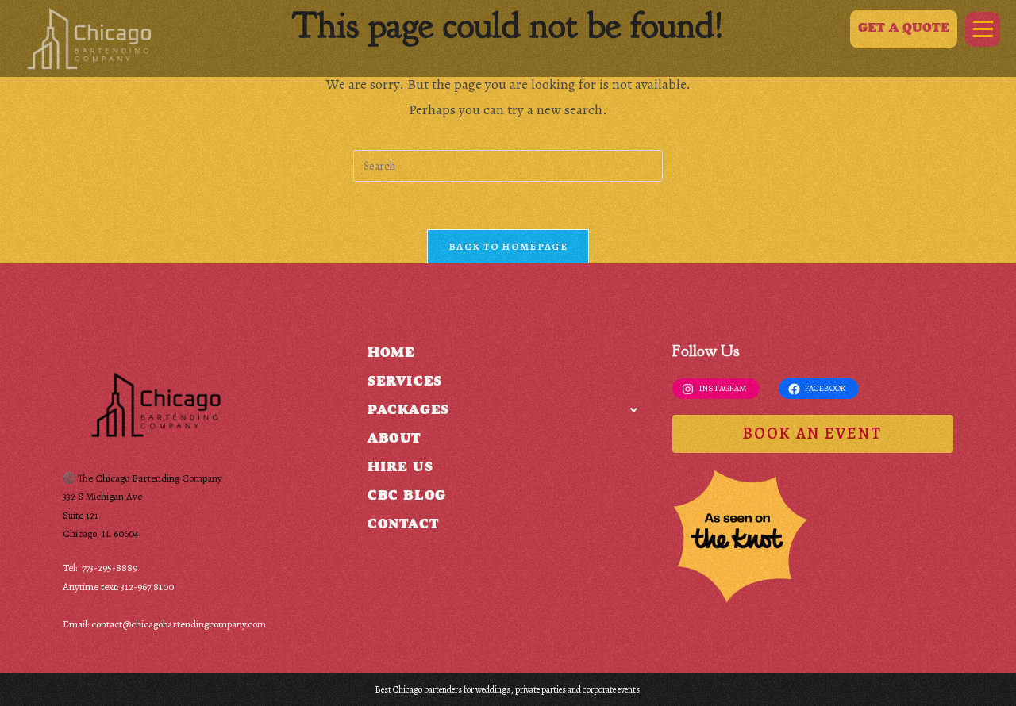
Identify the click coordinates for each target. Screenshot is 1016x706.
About (394, 440)
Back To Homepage (508, 246)
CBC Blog (407, 497)
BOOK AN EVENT (812, 433)
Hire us (400, 468)
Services (405, 382)
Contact (403, 525)
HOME (391, 354)
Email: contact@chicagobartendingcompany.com (164, 624)
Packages (408, 411)
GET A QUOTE (903, 28)
